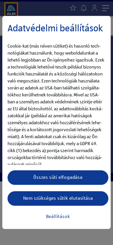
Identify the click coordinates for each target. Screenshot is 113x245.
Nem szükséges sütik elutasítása (58, 198)
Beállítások (58, 217)
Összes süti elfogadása (58, 177)
